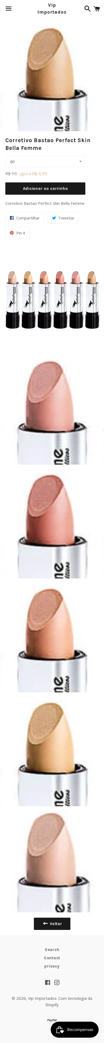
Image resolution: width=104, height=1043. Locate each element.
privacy (51, 966)
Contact (52, 958)
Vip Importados (52, 8)
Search (52, 949)
